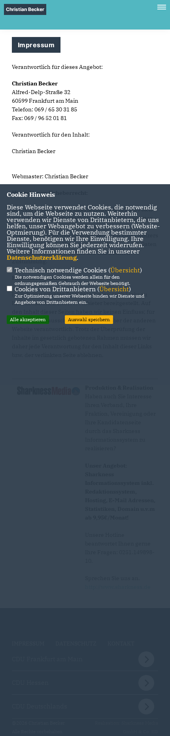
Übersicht (125, 270)
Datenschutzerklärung (42, 257)
